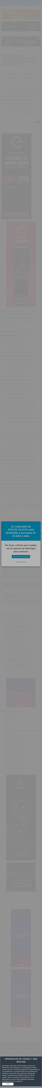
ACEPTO (8, 1084)
